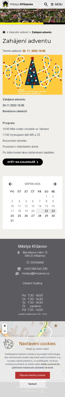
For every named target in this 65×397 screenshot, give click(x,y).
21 (39, 211)
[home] (5, 31)
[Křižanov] (5, 4)
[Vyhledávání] (46, 4)
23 (53, 211)
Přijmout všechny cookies (32, 375)
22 (46, 211)
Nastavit (32, 384)
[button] (4, 325)
